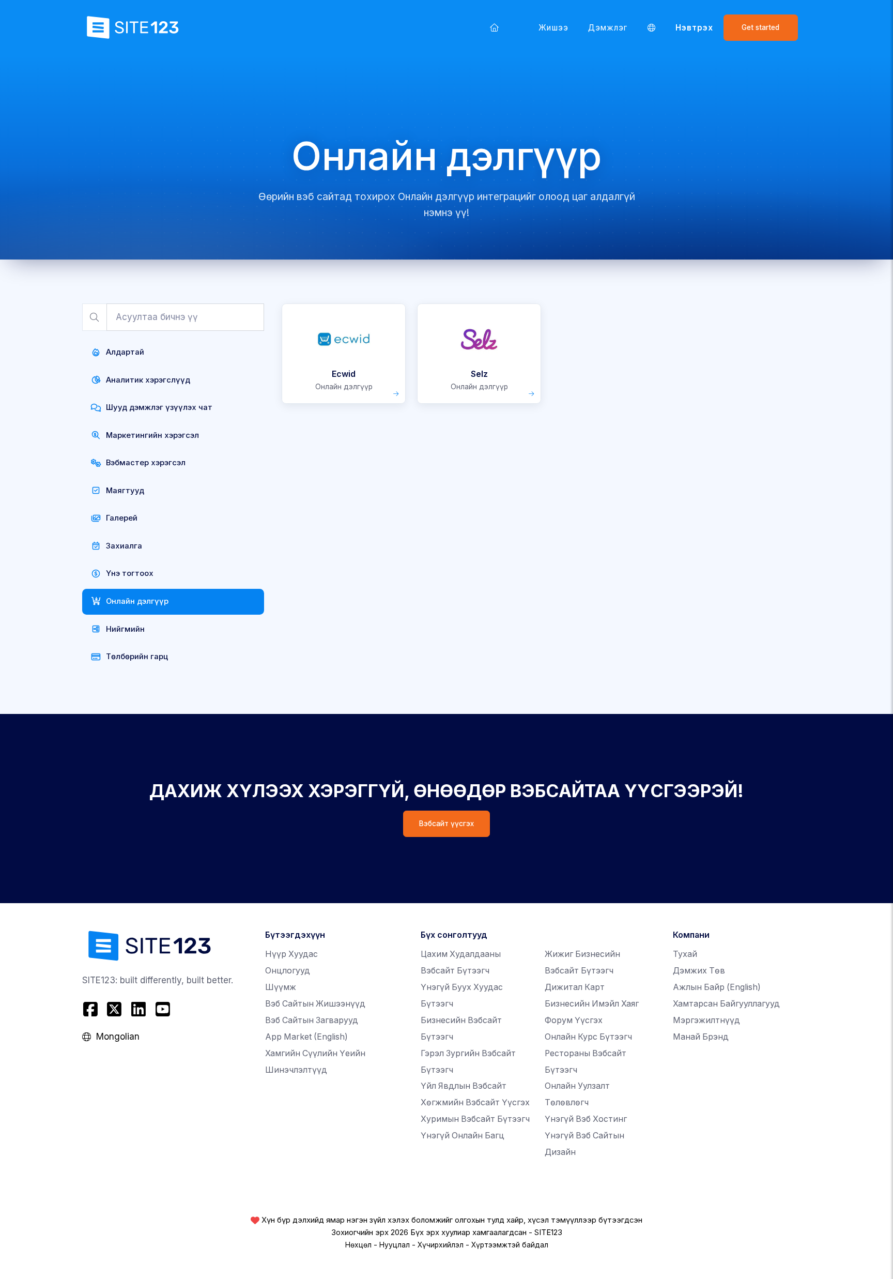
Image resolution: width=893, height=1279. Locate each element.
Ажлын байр (717, 987)
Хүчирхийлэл (441, 1245)
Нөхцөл (358, 1245)
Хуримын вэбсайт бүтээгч (475, 1119)
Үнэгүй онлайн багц (462, 1135)
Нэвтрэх (694, 28)
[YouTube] (162, 1009)
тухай (685, 954)
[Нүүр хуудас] (494, 27)
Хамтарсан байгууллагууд (726, 1004)
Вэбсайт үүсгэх (446, 823)
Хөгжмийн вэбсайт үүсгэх (475, 1102)
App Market (306, 1037)
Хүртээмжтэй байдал (509, 1245)
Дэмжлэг (607, 28)
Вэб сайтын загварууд (311, 1020)
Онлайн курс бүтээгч (588, 1037)
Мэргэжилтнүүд (706, 1020)
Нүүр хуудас (291, 954)
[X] (114, 1009)
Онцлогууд (287, 971)
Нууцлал (394, 1245)
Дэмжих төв (699, 971)
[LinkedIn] (139, 1009)
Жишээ (553, 28)
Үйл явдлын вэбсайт (463, 1086)
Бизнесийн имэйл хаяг (592, 1004)
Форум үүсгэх (574, 1020)
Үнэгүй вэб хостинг (586, 1119)
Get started (760, 27)
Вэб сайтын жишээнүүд (315, 1004)
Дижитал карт (575, 987)
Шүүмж (280, 987)
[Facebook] (91, 1009)
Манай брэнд (701, 1037)
